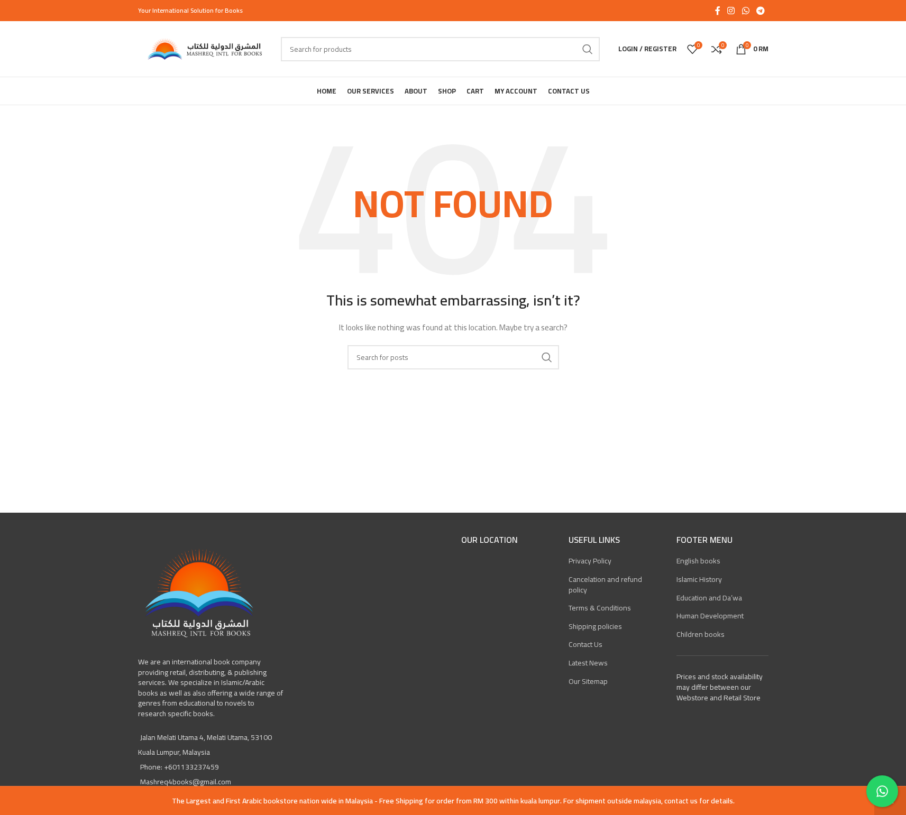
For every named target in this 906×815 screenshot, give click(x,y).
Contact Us (585, 644)
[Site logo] (204, 48)
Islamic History (699, 579)
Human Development (710, 616)
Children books (700, 634)
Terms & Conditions (600, 608)
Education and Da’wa (709, 598)
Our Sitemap (588, 681)
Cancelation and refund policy (605, 584)
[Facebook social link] (717, 10)
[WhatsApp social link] (745, 10)
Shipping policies (595, 626)
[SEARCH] (587, 49)
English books (698, 561)
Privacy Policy (590, 561)
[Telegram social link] (760, 10)
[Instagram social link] (731, 10)
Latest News (588, 663)
